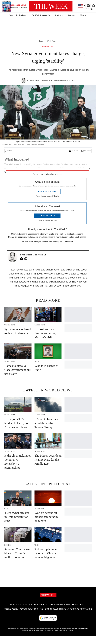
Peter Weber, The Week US (41, 80)
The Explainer (21, 15)
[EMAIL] (26, 258)
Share (10, 151)
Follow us (75, 151)
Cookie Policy (11, 609)
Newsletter (87, 151)
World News (51, 41)
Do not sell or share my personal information (68, 609)
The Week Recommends (41, 15)
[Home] (10, 15)
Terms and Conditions (59, 604)
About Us (14, 604)
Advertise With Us (29, 609)
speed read (48, 46)
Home (40, 41)
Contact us (68, 242)
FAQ (41, 609)
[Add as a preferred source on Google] (48, 618)
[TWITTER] (22, 258)
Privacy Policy (79, 604)
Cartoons (71, 15)
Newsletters (59, 15)
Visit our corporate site (79, 628)
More (82, 15)
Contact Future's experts (33, 604)
